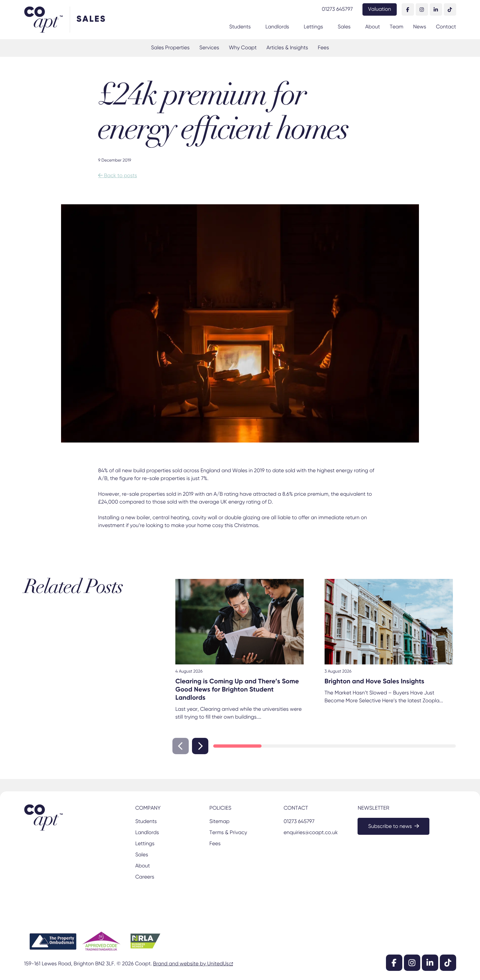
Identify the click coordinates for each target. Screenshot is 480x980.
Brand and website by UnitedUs (191, 964)
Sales (344, 27)
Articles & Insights (287, 48)
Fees (323, 48)
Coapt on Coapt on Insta (422, 9)
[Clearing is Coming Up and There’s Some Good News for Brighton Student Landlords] (239, 621)
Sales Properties (170, 48)
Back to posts (117, 176)
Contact (446, 27)
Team (396, 27)
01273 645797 (337, 9)
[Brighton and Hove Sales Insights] (389, 621)
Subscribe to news (390, 826)
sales (91, 19)
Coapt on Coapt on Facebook (408, 9)
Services (209, 48)
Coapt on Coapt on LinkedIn (436, 9)
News (419, 27)
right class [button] (200, 746)
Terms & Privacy (228, 832)
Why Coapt (243, 48)
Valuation (379, 9)
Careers (144, 877)
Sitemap (219, 821)
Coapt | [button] (47, 20)
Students (240, 27)
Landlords (277, 27)
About (372, 27)
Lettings (313, 27)
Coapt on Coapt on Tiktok (450, 9)
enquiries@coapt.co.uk (310, 832)
